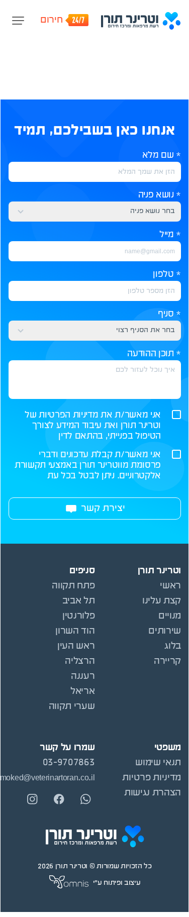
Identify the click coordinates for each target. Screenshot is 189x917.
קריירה (167, 661)
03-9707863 (69, 763)
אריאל (82, 691)
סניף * (169, 314)
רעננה (82, 676)
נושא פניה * (159, 195)
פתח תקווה (73, 586)
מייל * (170, 235)
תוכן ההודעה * (154, 354)
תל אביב (78, 601)
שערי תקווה (72, 706)
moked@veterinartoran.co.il (52, 778)
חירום (51, 20)
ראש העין (75, 646)
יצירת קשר (103, 509)
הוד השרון (74, 631)
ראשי (170, 586)
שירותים (164, 631)
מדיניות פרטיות (151, 778)
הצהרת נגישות (152, 793)
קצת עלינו (161, 601)
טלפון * (167, 274)
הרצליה (79, 661)
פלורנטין (78, 616)
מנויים (169, 616)
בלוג (172, 646)
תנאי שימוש (158, 763)
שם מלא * (161, 155)
